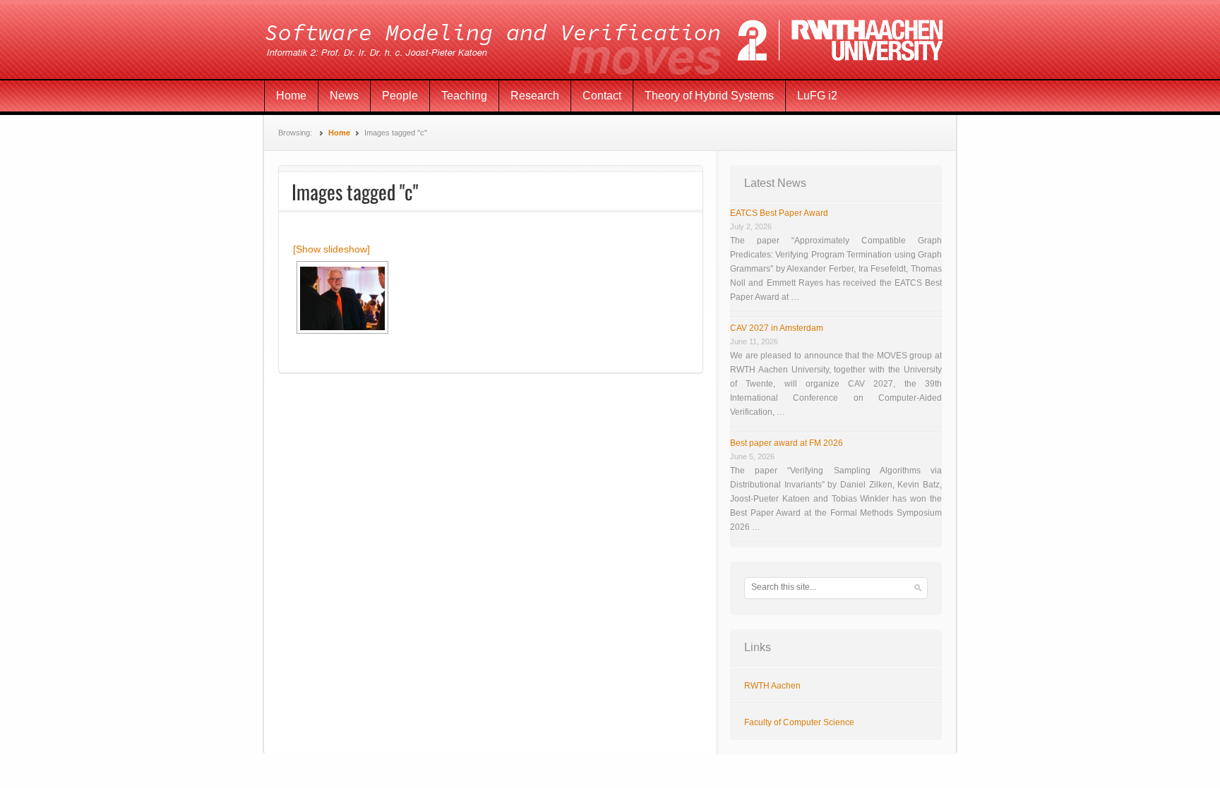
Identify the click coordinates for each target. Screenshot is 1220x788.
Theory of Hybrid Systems (709, 96)
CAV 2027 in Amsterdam (776, 328)
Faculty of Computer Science (799, 722)
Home (291, 96)
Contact (601, 96)
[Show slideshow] (331, 249)
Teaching (464, 96)
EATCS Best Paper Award (779, 213)
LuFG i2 (817, 96)
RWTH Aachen (772, 686)
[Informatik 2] (610, 40)
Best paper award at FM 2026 (786, 443)
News (344, 96)
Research (534, 96)
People (400, 96)
